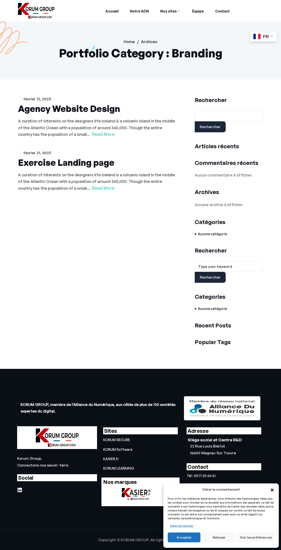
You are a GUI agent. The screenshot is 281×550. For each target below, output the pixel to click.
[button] (272, 489)
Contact (222, 11)
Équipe (198, 11)
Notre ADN (139, 11)
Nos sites (168, 11)
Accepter (184, 537)
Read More (103, 134)
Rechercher (211, 100)
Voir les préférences (256, 537)
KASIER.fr (111, 459)
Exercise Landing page (66, 162)
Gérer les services (181, 525)
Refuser (219, 537)
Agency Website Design (69, 108)
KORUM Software (117, 449)
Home (129, 41)
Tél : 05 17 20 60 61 (201, 476)
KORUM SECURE (116, 440)
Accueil (112, 11)
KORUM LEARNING (118, 468)
